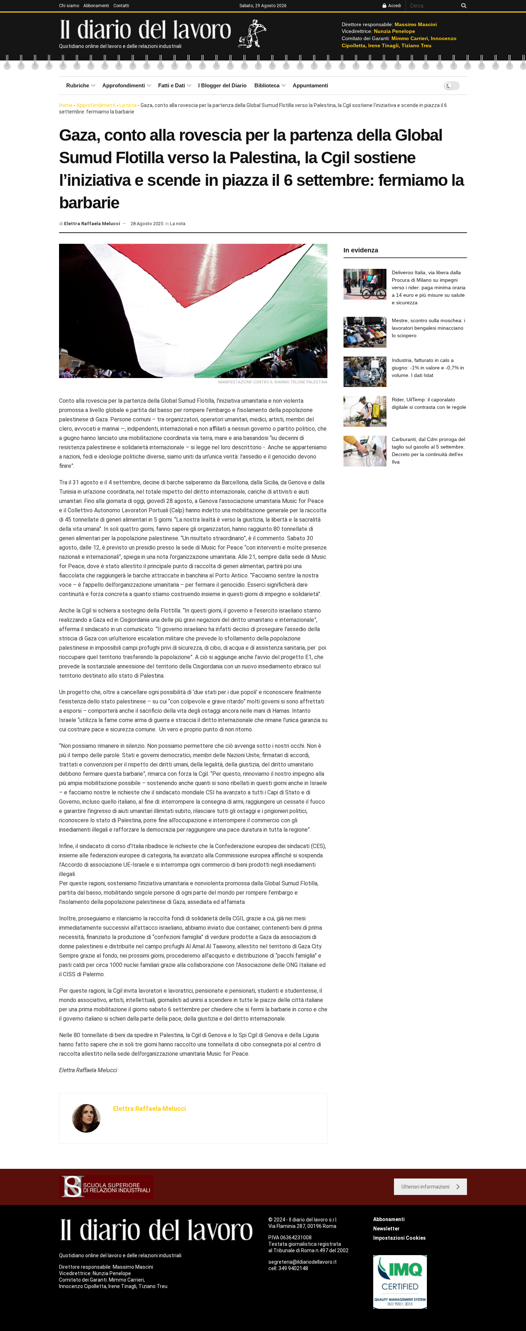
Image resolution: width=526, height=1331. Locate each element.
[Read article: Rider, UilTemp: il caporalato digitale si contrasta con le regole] (365, 411)
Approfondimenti (123, 85)
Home (66, 105)
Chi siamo (69, 5)
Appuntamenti (310, 85)
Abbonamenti (96, 5)
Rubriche (77, 85)
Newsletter (386, 1228)
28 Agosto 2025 (147, 223)
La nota (128, 105)
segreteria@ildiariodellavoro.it (302, 1262)
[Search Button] (462, 5)
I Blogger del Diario (222, 85)
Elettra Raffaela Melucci (92, 223)
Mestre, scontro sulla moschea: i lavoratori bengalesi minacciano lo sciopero (428, 328)
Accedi (394, 5)
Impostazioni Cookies (399, 1238)
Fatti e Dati (171, 85)
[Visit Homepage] (147, 28)
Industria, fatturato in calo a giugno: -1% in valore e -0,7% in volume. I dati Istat (428, 367)
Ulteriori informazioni (425, 1187)
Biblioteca (266, 85)
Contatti (121, 5)
